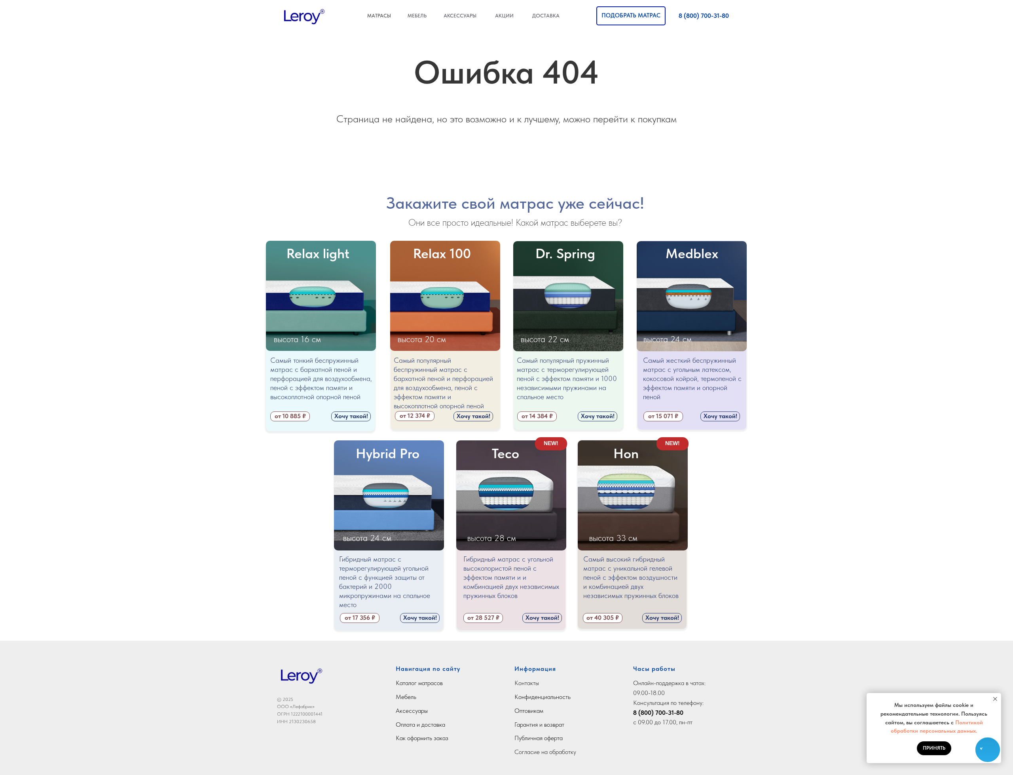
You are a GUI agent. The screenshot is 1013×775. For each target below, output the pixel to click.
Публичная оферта (538, 738)
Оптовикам (528, 710)
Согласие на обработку (545, 752)
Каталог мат (411, 683)
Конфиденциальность (542, 697)
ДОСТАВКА (546, 16)
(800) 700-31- (656, 712)
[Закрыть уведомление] (995, 699)
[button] (631, 15)
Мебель (406, 697)
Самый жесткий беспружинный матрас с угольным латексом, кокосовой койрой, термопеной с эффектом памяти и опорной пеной (692, 378)
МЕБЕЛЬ (417, 16)
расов (435, 683)
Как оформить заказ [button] (422, 738)
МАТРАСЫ (379, 16)
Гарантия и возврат (539, 724)
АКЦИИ (504, 16)
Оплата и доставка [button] (420, 724)
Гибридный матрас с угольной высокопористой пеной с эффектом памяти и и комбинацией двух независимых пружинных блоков (511, 577)
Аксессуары (412, 710)
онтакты (528, 683)
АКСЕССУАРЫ (460, 16)
